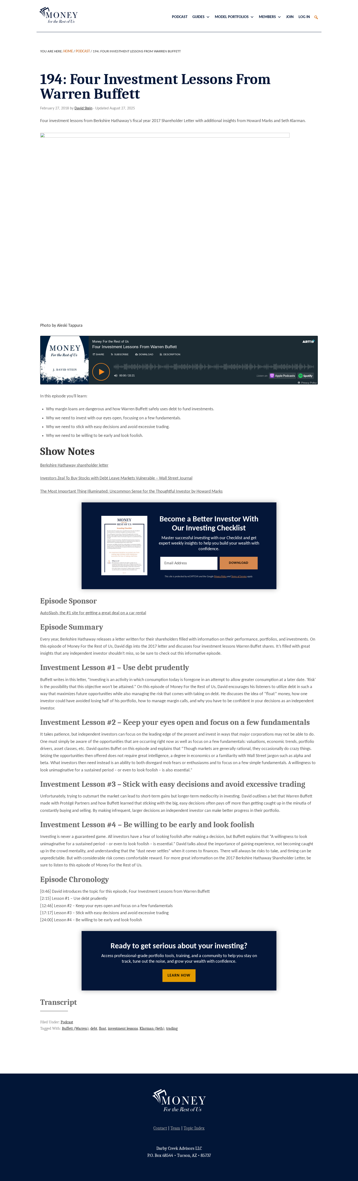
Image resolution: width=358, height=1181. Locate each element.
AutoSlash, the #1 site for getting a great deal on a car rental (93, 613)
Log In (304, 17)
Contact (160, 1128)
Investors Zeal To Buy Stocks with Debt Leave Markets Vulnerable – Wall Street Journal (116, 478)
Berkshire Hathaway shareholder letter (74, 465)
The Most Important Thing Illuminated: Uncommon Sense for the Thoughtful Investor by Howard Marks (131, 491)
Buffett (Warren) (75, 1028)
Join (290, 17)
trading (172, 1028)
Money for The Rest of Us (57, 15)
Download (238, 563)
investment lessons (123, 1028)
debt (93, 1028)
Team (175, 1128)
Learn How (179, 976)
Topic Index (194, 1128)
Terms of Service (239, 576)
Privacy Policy (220, 576)
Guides (198, 17)
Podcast (180, 17)
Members (267, 17)
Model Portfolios (232, 17)
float (102, 1028)
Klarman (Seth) (152, 1028)
